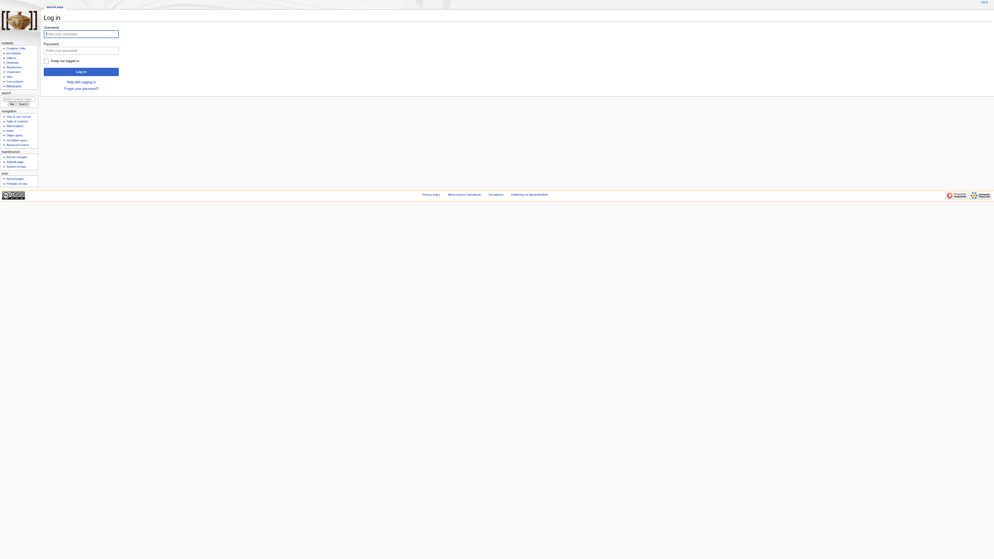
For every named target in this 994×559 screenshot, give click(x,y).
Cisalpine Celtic (16, 48)
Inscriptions (13, 53)
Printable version (16, 183)
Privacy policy (431, 194)
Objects (11, 58)
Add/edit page (15, 162)
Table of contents (17, 121)
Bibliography (14, 86)
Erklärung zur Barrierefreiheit (529, 194)
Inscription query (16, 140)
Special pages (15, 178)
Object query (14, 135)
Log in (81, 72)
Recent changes (16, 157)
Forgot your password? (81, 89)
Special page (54, 7)
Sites (9, 76)
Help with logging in (81, 82)
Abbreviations (15, 126)
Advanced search (17, 144)
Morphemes (13, 67)
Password (51, 44)
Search (6, 93)
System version (16, 166)
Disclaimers (496, 194)
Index (9, 130)
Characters (13, 71)
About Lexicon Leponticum (464, 194)
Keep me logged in (65, 61)
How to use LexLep (18, 116)
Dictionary (12, 62)
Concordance (15, 81)
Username (51, 28)
